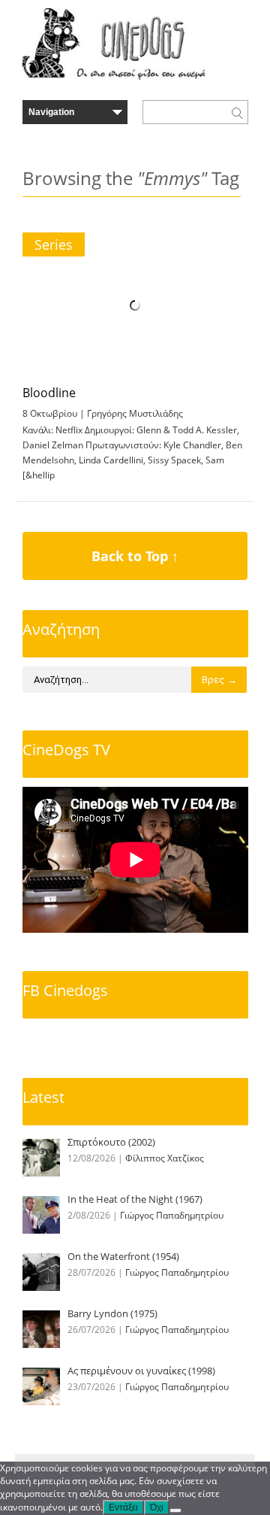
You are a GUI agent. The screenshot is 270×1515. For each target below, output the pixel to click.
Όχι (157, 1507)
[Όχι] (176, 1510)
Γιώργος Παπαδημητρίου (172, 1215)
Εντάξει (123, 1507)
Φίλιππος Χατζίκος (164, 1158)
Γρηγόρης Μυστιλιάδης (135, 413)
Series (53, 244)
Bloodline (49, 392)
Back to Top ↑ (135, 556)
